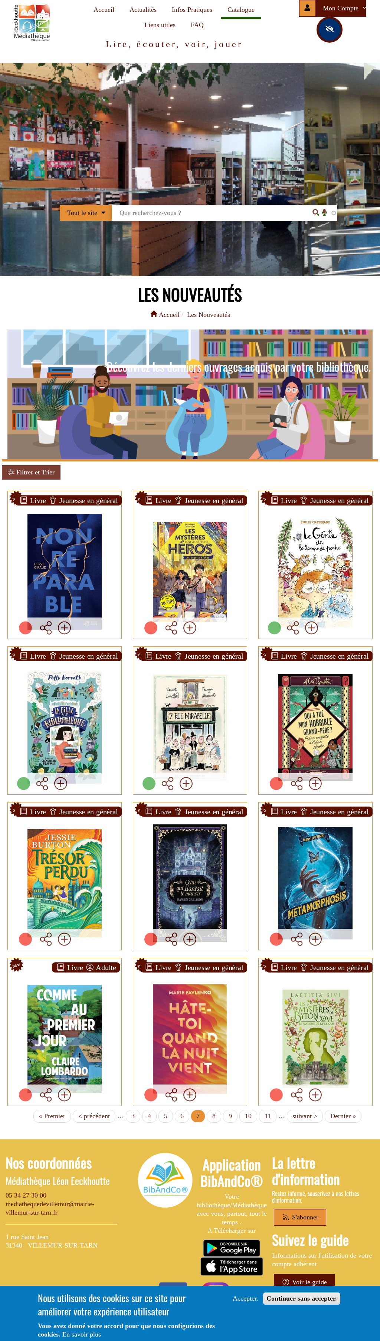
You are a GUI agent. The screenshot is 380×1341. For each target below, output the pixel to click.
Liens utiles (160, 25)
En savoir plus (81, 1334)
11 (270, 1116)
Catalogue (241, 9)
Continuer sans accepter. (301, 1298)
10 (251, 1116)
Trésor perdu (65, 817)
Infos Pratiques (192, 9)
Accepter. (245, 1298)
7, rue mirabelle (190, 661)
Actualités (143, 9)
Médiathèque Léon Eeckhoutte (58, 1181)
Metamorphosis (315, 817)
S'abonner (304, 1217)
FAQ (197, 25)
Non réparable (65, 506)
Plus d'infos (68, 575)
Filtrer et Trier (34, 472)
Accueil (104, 9)
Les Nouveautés (208, 314)
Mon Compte (341, 8)
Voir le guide (308, 1282)
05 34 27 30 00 (26, 1195)
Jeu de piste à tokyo (190, 506)
